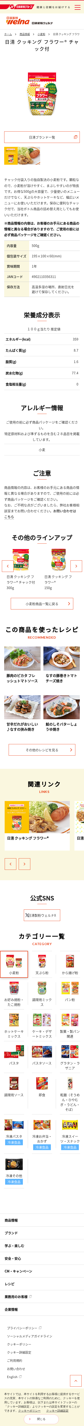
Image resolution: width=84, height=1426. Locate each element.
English (12, 1377)
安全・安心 (13, 1258)
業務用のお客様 (16, 1296)
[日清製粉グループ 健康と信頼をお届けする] (35, 7)
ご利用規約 (14, 1360)
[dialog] (42, 1407)
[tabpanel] (42, 93)
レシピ (9, 1283)
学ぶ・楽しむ (14, 1245)
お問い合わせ (16, 1368)
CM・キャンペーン (18, 1271)
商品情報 (11, 1220)
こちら (9, 516)
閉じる (41, 1419)
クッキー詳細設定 (19, 1352)
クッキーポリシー (19, 1344)
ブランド (11, 1232)
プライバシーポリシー (22, 1328)
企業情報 (11, 1309)
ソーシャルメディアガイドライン (29, 1336)
